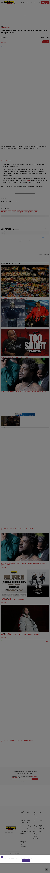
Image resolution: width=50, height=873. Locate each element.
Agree (26, 860)
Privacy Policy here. (33, 858)
